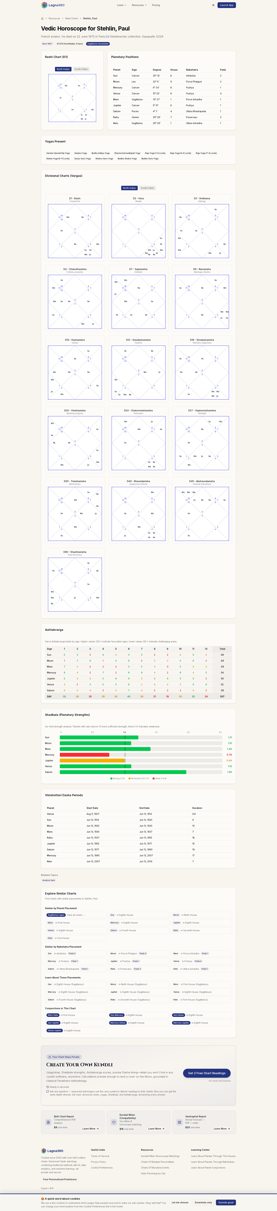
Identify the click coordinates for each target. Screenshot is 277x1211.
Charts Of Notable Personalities (157, 1161)
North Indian (63, 69)
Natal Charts (71, 18)
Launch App (226, 5)
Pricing (156, 5)
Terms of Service (100, 1156)
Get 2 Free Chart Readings (207, 1073)
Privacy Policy (98, 1161)
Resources (54, 18)
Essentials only (203, 1202)
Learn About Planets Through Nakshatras (212, 1161)
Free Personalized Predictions (60, 1179)
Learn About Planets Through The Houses (213, 1156)
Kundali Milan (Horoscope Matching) (160, 1156)
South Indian (81, 69)
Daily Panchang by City (153, 1173)
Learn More (89, 1128)
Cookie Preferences (102, 1167)
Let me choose (180, 1202)
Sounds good (225, 1202)
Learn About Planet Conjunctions (208, 1167)
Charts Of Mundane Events (155, 1167)
